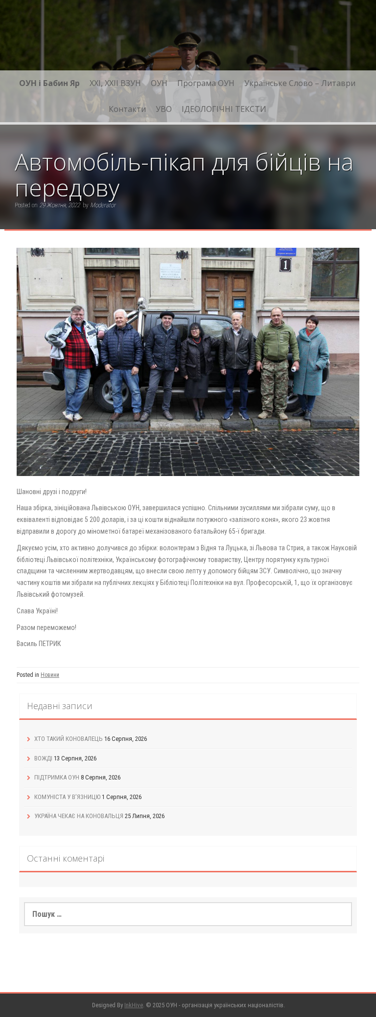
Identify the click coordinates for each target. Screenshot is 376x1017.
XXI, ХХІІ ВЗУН (115, 83)
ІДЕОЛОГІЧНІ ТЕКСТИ (224, 109)
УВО (164, 109)
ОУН (159, 83)
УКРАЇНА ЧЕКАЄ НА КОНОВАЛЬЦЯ (78, 816)
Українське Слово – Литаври (299, 83)
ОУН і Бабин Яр (49, 83)
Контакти (127, 109)
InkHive (133, 1005)
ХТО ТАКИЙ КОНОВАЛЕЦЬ (68, 738)
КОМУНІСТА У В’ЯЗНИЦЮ (67, 797)
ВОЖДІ (43, 758)
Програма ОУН (206, 83)
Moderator (103, 205)
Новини (50, 674)
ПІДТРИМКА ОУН (56, 777)
